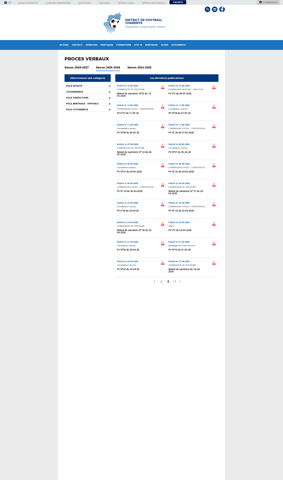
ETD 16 (138, 45)
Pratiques (107, 45)
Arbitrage (151, 45)
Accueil (64, 45)
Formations (123, 45)
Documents (178, 45)
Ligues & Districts (28, 3)
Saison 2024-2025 (139, 67)
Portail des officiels (153, 3)
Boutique (104, 3)
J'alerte (178, 2)
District (77, 45)
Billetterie (85, 3)
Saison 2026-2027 (77, 67)
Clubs (164, 45)
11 (174, 281)
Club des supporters (58, 3)
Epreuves (91, 45)
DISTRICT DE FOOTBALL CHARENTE (143, 21)
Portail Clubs (126, 3)
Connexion (270, 2)
